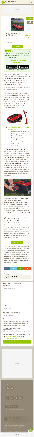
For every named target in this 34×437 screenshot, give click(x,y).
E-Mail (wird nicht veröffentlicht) (13, 312)
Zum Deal (17, 46)
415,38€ (23, 134)
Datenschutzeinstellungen (12, 429)
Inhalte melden (8, 427)
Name (5, 305)
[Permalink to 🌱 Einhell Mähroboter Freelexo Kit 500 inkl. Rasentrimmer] (17, 24)
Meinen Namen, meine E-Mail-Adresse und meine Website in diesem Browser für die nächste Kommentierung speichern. (16, 323)
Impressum (7, 425)
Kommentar (6, 285)
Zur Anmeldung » (12, 407)
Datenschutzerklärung (12, 336)
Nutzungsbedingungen (10, 338)
